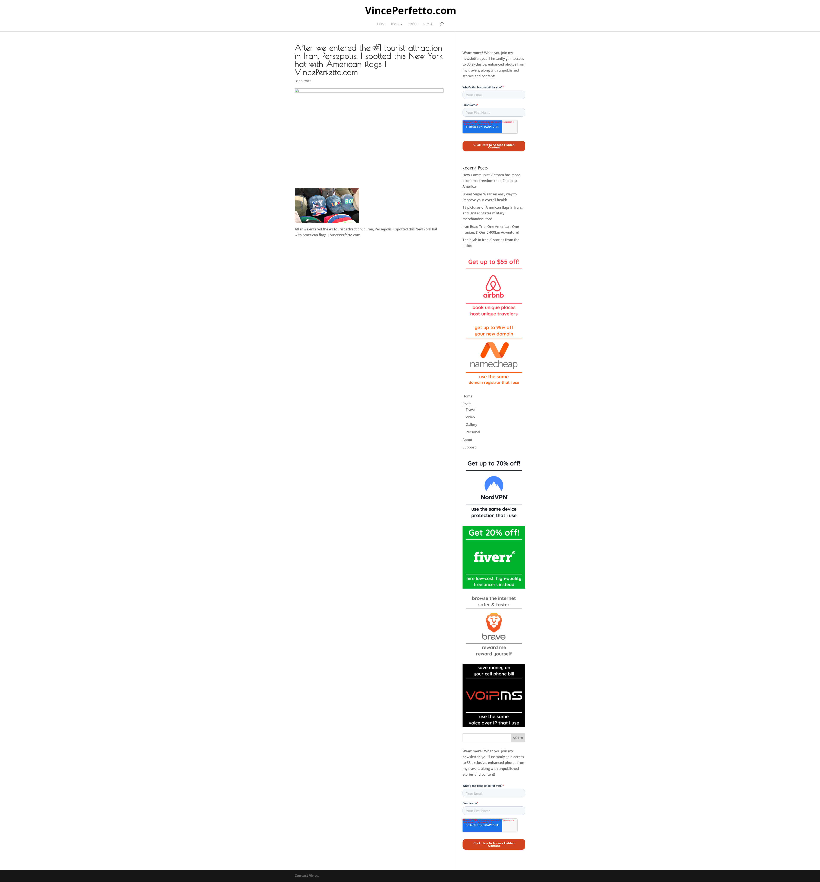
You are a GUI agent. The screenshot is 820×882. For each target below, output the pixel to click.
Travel (471, 409)
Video (470, 417)
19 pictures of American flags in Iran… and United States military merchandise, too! (493, 213)
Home (381, 24)
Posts (395, 24)
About (413, 24)
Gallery (471, 424)
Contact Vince (306, 875)
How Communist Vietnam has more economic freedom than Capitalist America (491, 181)
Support (428, 24)
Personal (473, 432)
